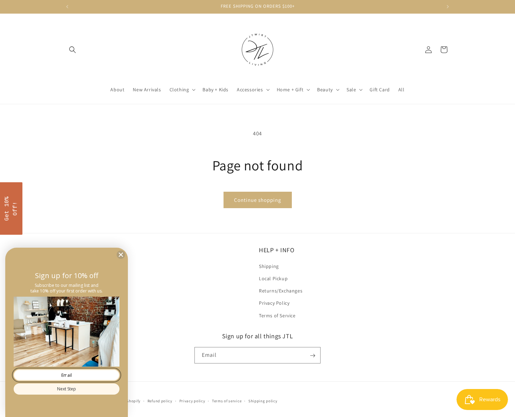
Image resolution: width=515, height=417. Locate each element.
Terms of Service (277, 315)
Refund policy (159, 400)
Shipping (269, 266)
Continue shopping (257, 200)
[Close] (121, 254)
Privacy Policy (274, 303)
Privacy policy (192, 400)
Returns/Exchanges (280, 291)
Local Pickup (273, 278)
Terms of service (226, 400)
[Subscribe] (312, 355)
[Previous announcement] (67, 6)
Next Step (66, 389)
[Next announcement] (447, 6)
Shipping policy (262, 400)
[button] (72, 49)
